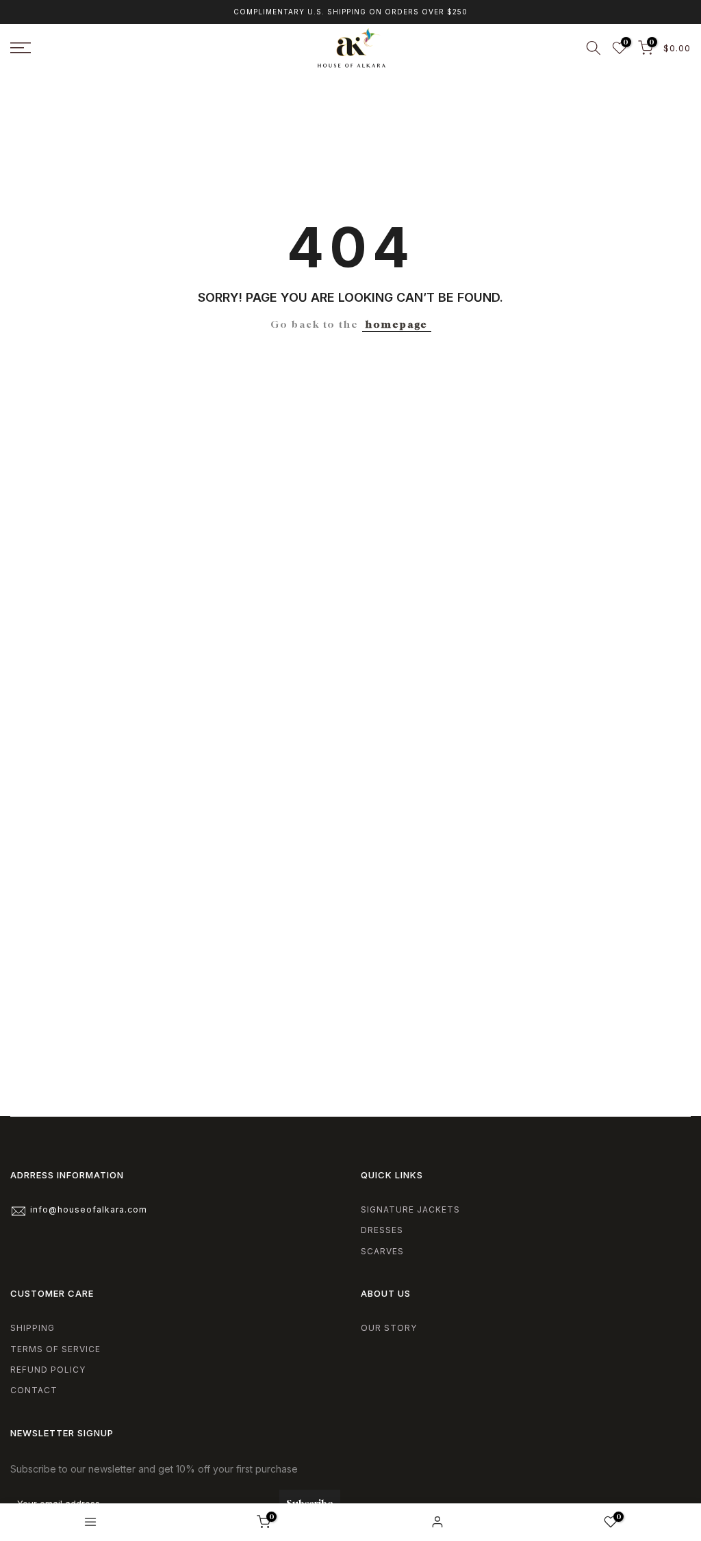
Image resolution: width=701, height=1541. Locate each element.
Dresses (382, 1230)
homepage (397, 324)
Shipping (32, 1328)
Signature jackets (410, 1209)
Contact (34, 1390)
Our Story (389, 1328)
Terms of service (55, 1349)
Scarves (382, 1251)
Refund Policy (48, 1369)
